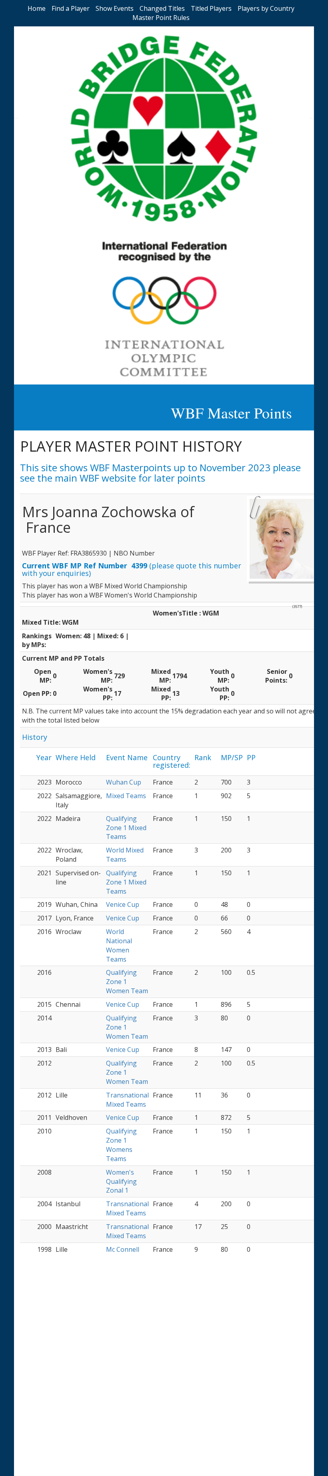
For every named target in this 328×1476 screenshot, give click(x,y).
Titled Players (211, 8)
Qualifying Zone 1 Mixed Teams (126, 827)
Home (37, 8)
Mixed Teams (126, 795)
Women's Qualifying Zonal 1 (121, 1181)
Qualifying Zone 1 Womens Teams (121, 1145)
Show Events (115, 8)
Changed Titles (162, 8)
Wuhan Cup (123, 782)
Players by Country (266, 8)
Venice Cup (122, 904)
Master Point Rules (161, 17)
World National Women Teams (119, 945)
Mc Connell (122, 1249)
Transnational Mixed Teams (127, 1100)
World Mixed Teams (125, 855)
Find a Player (71, 8)
